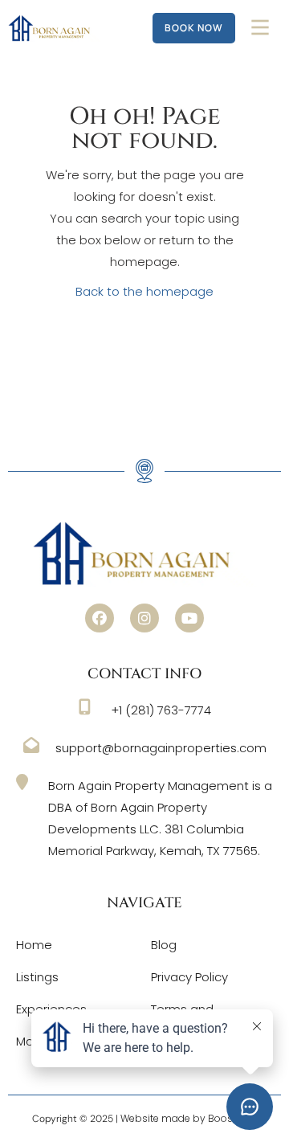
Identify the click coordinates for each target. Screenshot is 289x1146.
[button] (99, 618)
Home (34, 944)
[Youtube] (189, 618)
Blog (164, 944)
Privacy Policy (189, 976)
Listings (37, 976)
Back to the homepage (144, 291)
